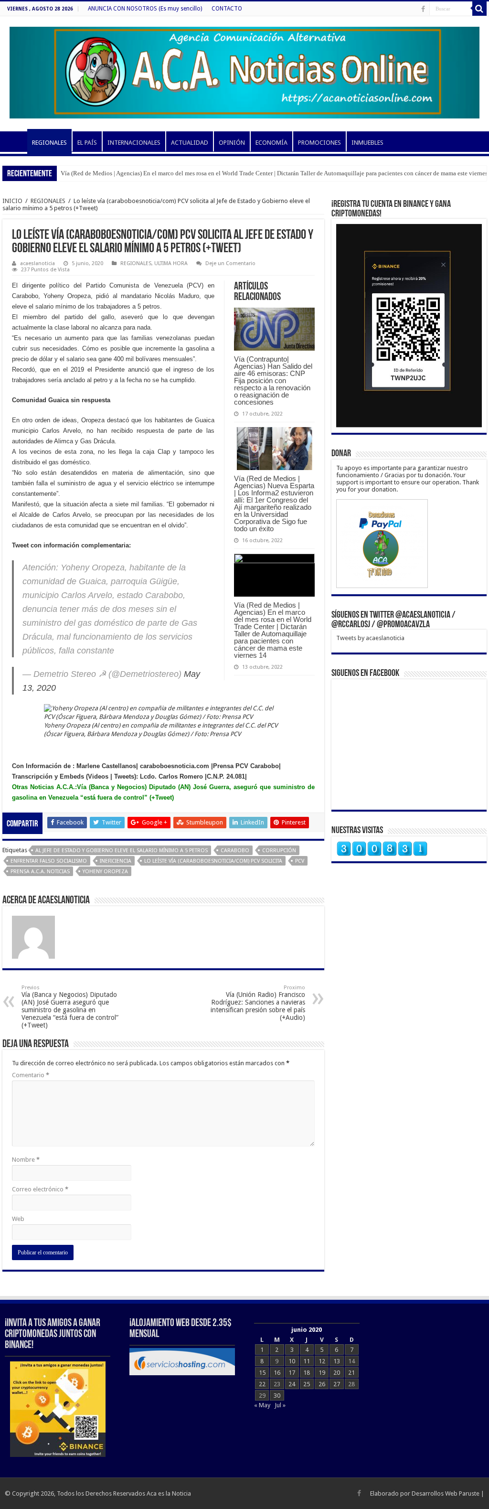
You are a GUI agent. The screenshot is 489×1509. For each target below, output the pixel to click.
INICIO (14, 141)
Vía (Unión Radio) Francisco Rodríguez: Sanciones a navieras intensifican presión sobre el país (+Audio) (258, 1003)
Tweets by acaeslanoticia (370, 638)
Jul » (280, 1405)
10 (291, 1361)
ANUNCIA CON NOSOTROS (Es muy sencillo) (145, 8)
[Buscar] (479, 8)
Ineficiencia (115, 861)
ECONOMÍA (271, 142)
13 (336, 1361)
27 (336, 1384)
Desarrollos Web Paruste (445, 1493)
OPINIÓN (232, 142)
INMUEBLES (367, 142)
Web (18, 1218)
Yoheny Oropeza (105, 871)
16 (277, 1372)
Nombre (26, 1159)
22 (262, 1384)
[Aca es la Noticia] (244, 70)
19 (322, 1372)
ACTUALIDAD (189, 142)
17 (291, 1372)
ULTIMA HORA (171, 263)
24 (291, 1384)
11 (306, 1361)
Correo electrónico (40, 1189)
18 (306, 1372)
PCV (299, 861)
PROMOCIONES (319, 142)
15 (262, 1372)
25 (306, 1384)
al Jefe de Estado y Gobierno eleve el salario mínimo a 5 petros (121, 850)
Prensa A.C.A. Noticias (40, 871)
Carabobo (235, 850)
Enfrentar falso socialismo (49, 861)
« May (262, 1405)
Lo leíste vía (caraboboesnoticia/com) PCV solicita (213, 861)
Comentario (30, 1075)
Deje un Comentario (230, 263)
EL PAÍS (87, 142)
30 (277, 1395)
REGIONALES (49, 142)
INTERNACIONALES (133, 142)
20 (336, 1372)
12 (322, 1361)
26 (322, 1384)
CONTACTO (227, 8)
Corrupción (279, 850)
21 (351, 1372)
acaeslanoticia (37, 263)
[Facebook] (423, 9)
